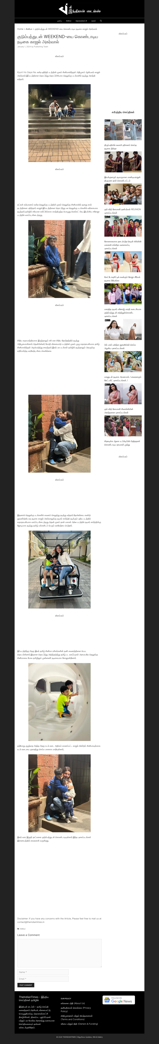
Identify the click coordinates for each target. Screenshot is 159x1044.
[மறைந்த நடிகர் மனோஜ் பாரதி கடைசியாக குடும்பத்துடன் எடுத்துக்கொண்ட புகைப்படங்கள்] (123, 294)
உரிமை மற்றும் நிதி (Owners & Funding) (79, 1024)
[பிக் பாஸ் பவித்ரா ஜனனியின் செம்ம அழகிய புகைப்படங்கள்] (123, 330)
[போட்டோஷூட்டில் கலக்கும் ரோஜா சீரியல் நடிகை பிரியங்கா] (123, 262)
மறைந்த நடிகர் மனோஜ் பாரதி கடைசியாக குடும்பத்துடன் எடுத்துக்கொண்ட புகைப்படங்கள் (122, 312)
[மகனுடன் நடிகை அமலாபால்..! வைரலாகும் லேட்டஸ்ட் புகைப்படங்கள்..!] (123, 362)
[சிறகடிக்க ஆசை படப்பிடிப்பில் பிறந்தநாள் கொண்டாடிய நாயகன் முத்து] (123, 426)
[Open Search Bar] (101, 20)
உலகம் (93, 21)
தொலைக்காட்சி (81, 21)
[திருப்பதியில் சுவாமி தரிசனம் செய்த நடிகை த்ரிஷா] (123, 130)
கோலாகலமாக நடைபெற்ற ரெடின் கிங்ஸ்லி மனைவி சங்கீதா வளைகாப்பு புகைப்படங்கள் (122, 245)
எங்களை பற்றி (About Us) (73, 1003)
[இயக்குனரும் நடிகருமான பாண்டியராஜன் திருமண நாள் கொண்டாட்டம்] (123, 162)
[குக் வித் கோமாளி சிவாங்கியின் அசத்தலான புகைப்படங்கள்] (123, 394)
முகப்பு (59, 21)
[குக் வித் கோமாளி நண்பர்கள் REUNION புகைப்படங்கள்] (123, 194)
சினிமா (68, 21)
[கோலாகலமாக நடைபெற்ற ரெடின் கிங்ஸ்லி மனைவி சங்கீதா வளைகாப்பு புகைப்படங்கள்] (123, 227)
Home (20, 29)
